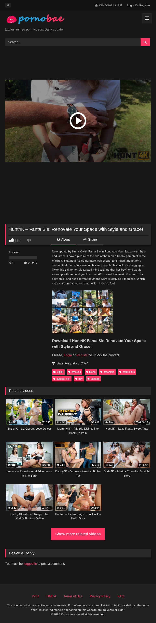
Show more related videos (78, 534)
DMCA (51, 596)
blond (92, 371)
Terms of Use (73, 596)
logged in (30, 563)
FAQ (121, 596)
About (65, 239)
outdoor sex (63, 378)
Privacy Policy (100, 596)
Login (130, 5)
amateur (76, 371)
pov (80, 378)
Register (144, 5)
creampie (109, 371)
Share (92, 239)
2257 (35, 596)
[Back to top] (143, 611)
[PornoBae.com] (78, 20)
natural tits (128, 371)
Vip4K (60, 371)
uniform (95, 378)
